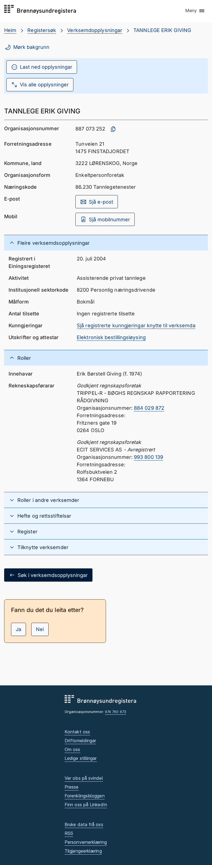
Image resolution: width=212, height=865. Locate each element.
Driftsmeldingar (80, 740)
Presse (72, 787)
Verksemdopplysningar (94, 30)
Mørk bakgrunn (31, 47)
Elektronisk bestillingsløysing (111, 337)
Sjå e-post (101, 202)
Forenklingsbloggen (85, 796)
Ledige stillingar (81, 758)
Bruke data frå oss (84, 824)
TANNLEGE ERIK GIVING (162, 30)
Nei (40, 629)
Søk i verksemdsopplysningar (53, 575)
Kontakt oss (77, 731)
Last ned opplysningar (46, 67)
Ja (18, 629)
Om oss (72, 749)
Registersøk (41, 30)
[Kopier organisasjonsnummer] (113, 129)
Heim (10, 30)
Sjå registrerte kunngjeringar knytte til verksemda (136, 325)
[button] (195, 10)
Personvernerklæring (86, 842)
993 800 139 (148, 457)
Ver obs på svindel (84, 778)
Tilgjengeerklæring (83, 851)
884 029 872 (149, 408)
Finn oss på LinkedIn (86, 804)
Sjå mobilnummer (109, 219)
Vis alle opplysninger (44, 84)
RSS (69, 833)
